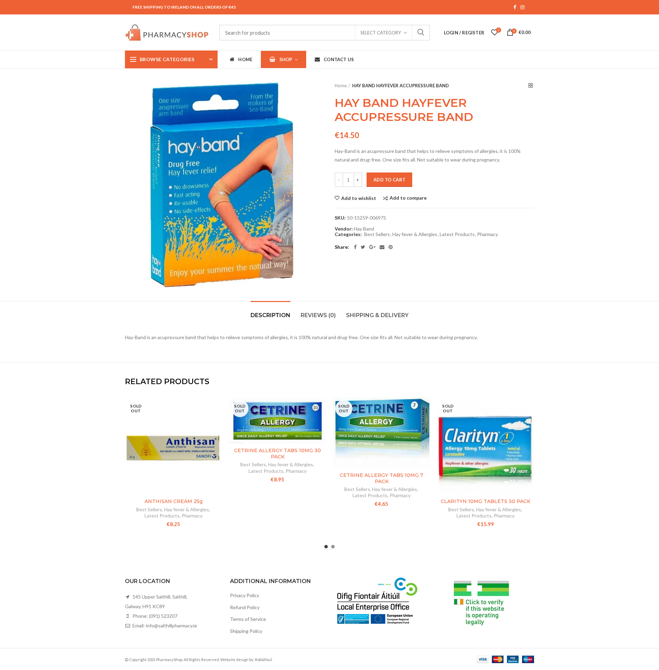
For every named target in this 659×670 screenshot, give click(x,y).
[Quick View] (217, 439)
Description (270, 315)
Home (341, 85)
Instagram (522, 7)
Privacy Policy (244, 595)
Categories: (348, 234)
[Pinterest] (390, 247)
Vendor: (344, 229)
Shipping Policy (246, 631)
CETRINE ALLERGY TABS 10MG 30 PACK (277, 453)
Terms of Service (248, 619)
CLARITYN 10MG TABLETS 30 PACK (485, 501)
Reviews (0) (318, 315)
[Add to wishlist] (217, 408)
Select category (380, 32)
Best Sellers (377, 234)
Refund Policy (244, 607)
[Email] (382, 247)
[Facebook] (355, 247)
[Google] (372, 247)
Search (420, 33)
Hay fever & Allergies (414, 234)
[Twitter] (363, 247)
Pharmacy (487, 234)
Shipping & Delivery (377, 315)
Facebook (514, 7)
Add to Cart (389, 179)
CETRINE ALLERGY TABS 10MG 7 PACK (381, 478)
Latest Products (457, 234)
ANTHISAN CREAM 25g (173, 501)
